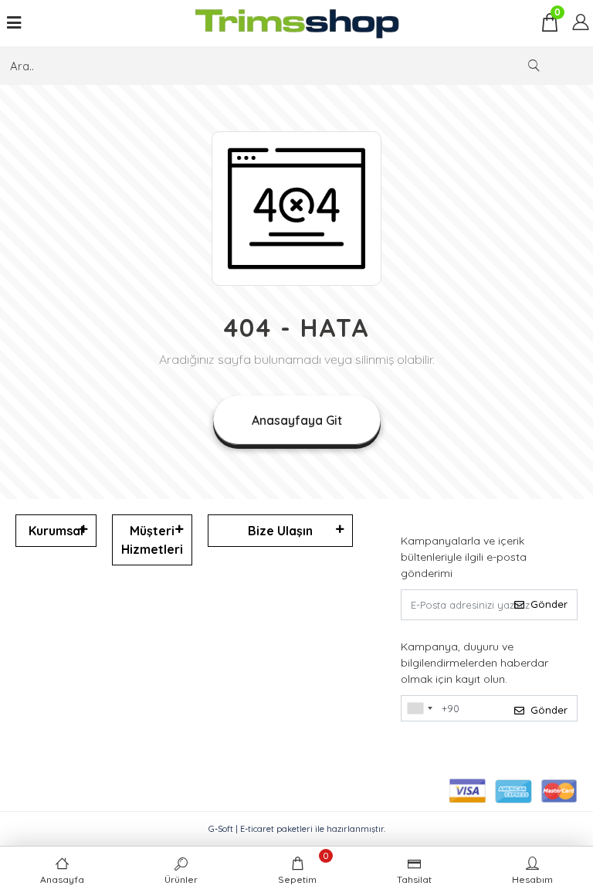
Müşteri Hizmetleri (152, 540)
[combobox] (419, 708)
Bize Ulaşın (280, 530)
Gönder (549, 604)
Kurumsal (56, 530)
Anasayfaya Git (297, 420)
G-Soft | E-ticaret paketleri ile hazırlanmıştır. (296, 828)
